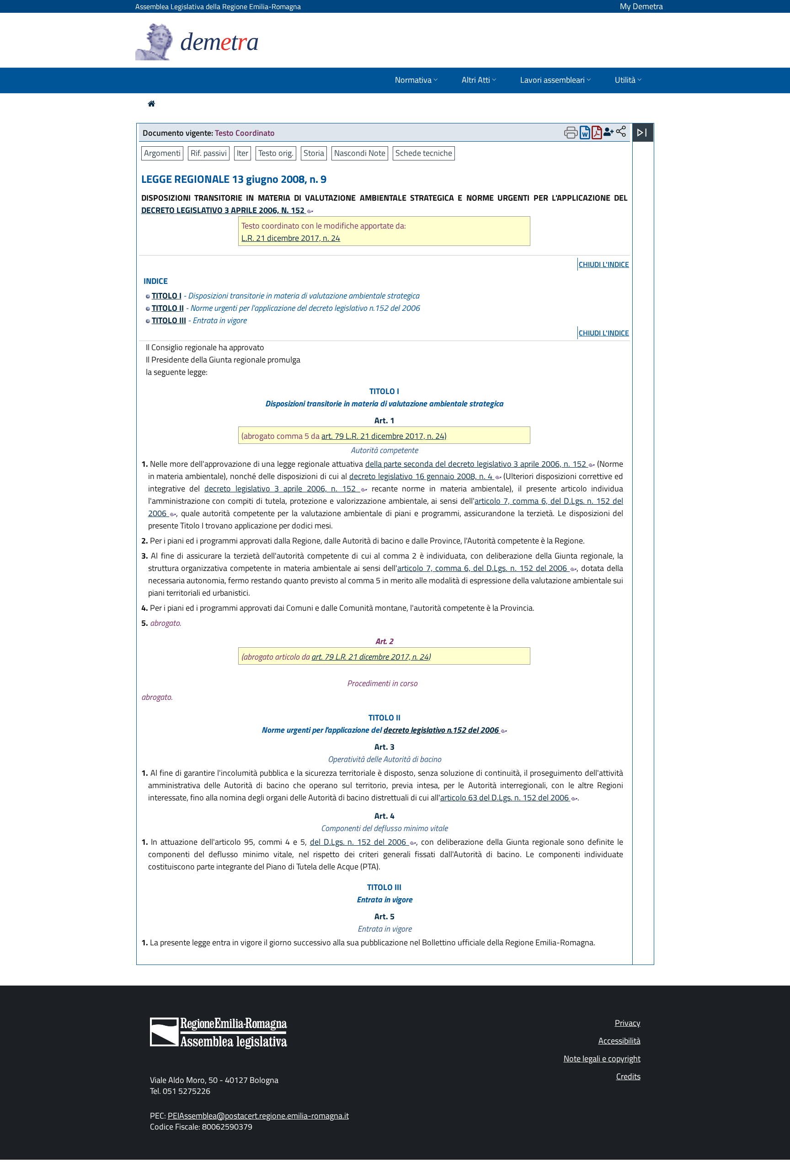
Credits (628, 1076)
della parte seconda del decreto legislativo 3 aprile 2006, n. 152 (476, 464)
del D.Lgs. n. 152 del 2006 (359, 842)
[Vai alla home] (151, 103)
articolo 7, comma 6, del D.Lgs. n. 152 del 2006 (483, 568)
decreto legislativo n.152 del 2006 (441, 730)
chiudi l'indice (604, 264)
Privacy (628, 1023)
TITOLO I (166, 295)
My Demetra (641, 6)
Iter (242, 153)
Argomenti (162, 153)
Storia (314, 153)
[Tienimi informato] (608, 132)
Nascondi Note (359, 153)
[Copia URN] (620, 132)
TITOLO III (169, 320)
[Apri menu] (642, 132)
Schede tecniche (423, 153)
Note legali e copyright (602, 1058)
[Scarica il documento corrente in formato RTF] (585, 134)
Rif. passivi (209, 153)
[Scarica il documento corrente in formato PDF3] (597, 134)
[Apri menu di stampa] (571, 132)
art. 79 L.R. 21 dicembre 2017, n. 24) (384, 436)
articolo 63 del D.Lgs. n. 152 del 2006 (505, 797)
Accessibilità (619, 1040)
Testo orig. (276, 153)
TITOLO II (168, 308)
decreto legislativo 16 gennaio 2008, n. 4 (422, 476)
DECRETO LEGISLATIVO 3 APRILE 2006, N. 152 (223, 210)
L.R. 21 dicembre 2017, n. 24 (290, 238)
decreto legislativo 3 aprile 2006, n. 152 (282, 488)
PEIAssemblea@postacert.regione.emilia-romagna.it (258, 1115)
